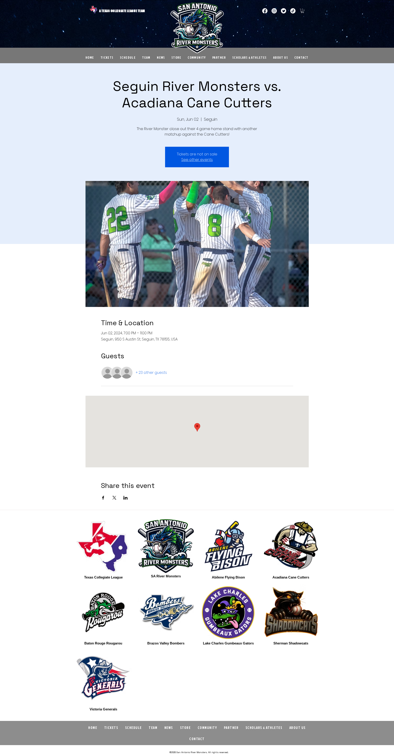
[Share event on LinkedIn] (125, 498)
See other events (197, 159)
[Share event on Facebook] (103, 498)
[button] (302, 11)
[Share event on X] (114, 498)
